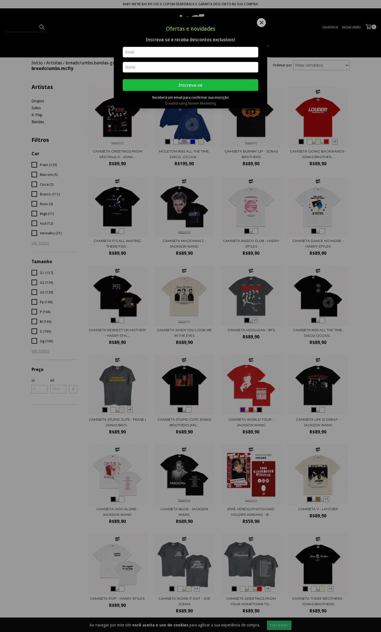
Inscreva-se (190, 85)
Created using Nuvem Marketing (190, 103)
